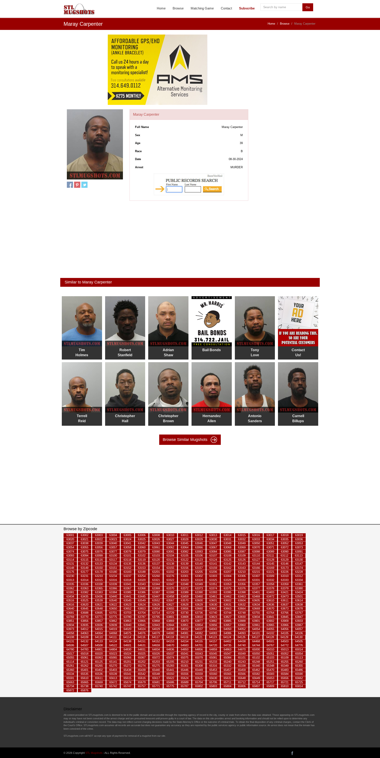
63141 (213, 564)
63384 (113, 592)
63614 (299, 600)
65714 (256, 682)
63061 (156, 547)
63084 (213, 551)
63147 (299, 564)
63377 (256, 588)
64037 (199, 629)
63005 (127, 535)
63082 (184, 551)
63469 (256, 596)
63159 (213, 568)
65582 (256, 674)
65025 (142, 653)
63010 (170, 535)
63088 (256, 551)
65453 (213, 670)
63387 (156, 592)
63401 (256, 592)
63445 (142, 596)
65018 (84, 653)
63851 (70, 621)
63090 (285, 551)
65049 (242, 653)
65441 (170, 670)
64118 (170, 637)
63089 (270, 551)
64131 (70, 641)
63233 (99, 576)
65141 (113, 661)
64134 (113, 641)
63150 (99, 568)
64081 (184, 633)
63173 (285, 568)
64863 (227, 649)
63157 (199, 568)
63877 (199, 621)
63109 (242, 555)
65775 (170, 686)
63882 (213, 621)
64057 (299, 629)
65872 (70, 690)
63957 (227, 625)
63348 (184, 584)
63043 (156, 543)
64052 (242, 629)
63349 (199, 584)
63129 (285, 559)
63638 (299, 604)
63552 (156, 600)
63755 (256, 612)
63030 (213, 539)
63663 (227, 608)
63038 (84, 543)
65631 (227, 678)
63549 (142, 600)
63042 (142, 543)
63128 (270, 559)
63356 (242, 584)
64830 (127, 649)
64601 (127, 645)
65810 (285, 686)
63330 (242, 580)
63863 (127, 621)
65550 (170, 674)
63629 (199, 604)
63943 (156, 625)
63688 (84, 612)
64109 (84, 637)
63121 (170, 559)
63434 (70, 596)
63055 (84, 547)
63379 (285, 588)
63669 (256, 608)
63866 (142, 621)
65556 (184, 674)
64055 (270, 629)
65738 (84, 686)
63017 (270, 535)
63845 (285, 617)
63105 (184, 555)
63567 (170, 600)
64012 (84, 629)
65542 (142, 674)
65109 (285, 657)
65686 (170, 682)
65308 (199, 666)
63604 (242, 600)
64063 (84, 633)
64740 (242, 645)
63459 (184, 596)
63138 (170, 564)
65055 (70, 657)
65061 (84, 657)
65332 (227, 666)
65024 (127, 653)
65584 (285, 674)
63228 (299, 572)
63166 (256, 568)
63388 (170, 592)
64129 (284, 637)
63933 (299, 621)
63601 (213, 600)
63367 (127, 588)
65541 (127, 674)
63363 (84, 588)
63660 (199, 608)
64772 (285, 645)
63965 (270, 625)
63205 (199, 572)
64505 (299, 641)
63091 (299, 551)
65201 (127, 661)
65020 (99, 653)
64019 (113, 629)
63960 (242, 625)
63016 (256, 535)
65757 (142, 686)
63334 (299, 580)
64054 (256, 629)
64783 (84, 649)
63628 (184, 604)
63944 (170, 625)
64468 (256, 641)
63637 (285, 604)
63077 (113, 551)
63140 (199, 564)
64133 (99, 641)
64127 (256, 637)
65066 (127, 657)
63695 (99, 612)
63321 (156, 580)
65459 (242, 670)
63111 (270, 555)
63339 (113, 584)
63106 (199, 555)
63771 (99, 617)
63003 (99, 535)
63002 (84, 535)
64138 (127, 641)
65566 (242, 674)
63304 (227, 576)
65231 (199, 661)
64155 (199, 641)
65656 (285, 678)
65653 (270, 678)
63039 (99, 543)
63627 (170, 604)
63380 (299, 588)
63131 (70, 564)
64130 (299, 637)
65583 (270, 674)
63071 (270, 547)
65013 (285, 649)
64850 (184, 649)
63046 (199, 543)
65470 (270, 670)
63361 (299, 584)
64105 (285, 633)
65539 (113, 674)
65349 (285, 666)
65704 (199, 682)
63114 (70, 559)
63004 (113, 535)
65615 (127, 678)
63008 (156, 535)
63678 (299, 608)
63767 (299, 612)
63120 (156, 559)
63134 (113, 564)
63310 (285, 576)
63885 (227, 621)
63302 (199, 576)
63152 (127, 568)
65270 (113, 666)
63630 (213, 604)
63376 (242, 588)
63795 (156, 617)
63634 (256, 604)
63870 (184, 621)
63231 (84, 576)
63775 (113, 617)
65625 (199, 678)
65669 (99, 682)
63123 (199, 559)
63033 (256, 539)
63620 (84, 604)
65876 (84, 690)
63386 (142, 592)
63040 (113, 543)
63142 (227, 564)
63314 (84, 580)
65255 (285, 661)
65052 (285, 653)
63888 (242, 621)
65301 (184, 666)
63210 (242, 572)
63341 (127, 584)
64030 (170, 629)
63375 (227, 588)
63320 (142, 580)
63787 (142, 617)
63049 (242, 543)
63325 (213, 580)
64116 (141, 637)
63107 (213, 555)
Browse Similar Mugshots (185, 439)
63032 (242, 539)
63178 (99, 572)
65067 (142, 657)
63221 (270, 572)
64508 (99, 645)
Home (161, 8)
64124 (227, 637)
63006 (142, 535)
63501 (299, 596)
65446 (184, 670)
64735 (227, 645)
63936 (99, 625)
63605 (256, 600)
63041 (127, 543)
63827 (227, 617)
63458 (170, 596)
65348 (270, 666)
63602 (227, 600)
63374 (213, 588)
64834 (156, 649)
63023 (113, 539)
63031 (227, 539)
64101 (256, 633)
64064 (99, 633)
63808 (184, 617)
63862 (113, 621)
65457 (227, 670)
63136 (142, 564)
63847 (299, 617)
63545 (127, 600)
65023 (113, 653)
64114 (127, 637)
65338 (242, 666)
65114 (70, 661)
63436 (99, 596)
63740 (213, 612)
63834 (256, 617)
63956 (213, 625)
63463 (242, 596)
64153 (170, 641)
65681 (156, 682)
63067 (213, 547)
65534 (70, 674)
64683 (184, 645)
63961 (256, 625)
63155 (170, 568)
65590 (299, 674)
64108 (70, 637)
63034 (270, 539)
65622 (170, 678)
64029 (156, 629)
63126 (242, 559)
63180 (113, 572)
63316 (113, 580)
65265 (99, 666)
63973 (70, 629)
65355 (299, 666)
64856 (199, 649)
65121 (84, 661)
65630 (213, 678)
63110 (256, 555)
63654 (156, 608)
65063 (99, 657)
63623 (127, 604)
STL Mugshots (93, 752)
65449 (199, 670)
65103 (270, 657)
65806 (242, 686)
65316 (213, 666)
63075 (84, 551)
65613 (113, 678)
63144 (256, 564)
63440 (113, 596)
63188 (142, 572)
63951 (184, 625)
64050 (227, 629)
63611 (285, 600)
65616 (142, 678)
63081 (170, 551)
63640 (70, 608)
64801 (99, 649)
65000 (256, 649)
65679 (142, 682)
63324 (199, 580)
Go (308, 7)
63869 (170, 621)
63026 (156, 539)
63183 (127, 572)
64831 (142, 649)
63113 (299, 555)
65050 (256, 653)
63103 (156, 555)
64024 (142, 629)
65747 (127, 686)
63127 (256, 559)
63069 (242, 547)
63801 (170, 617)
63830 (242, 617)
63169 (270, 568)
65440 (156, 670)
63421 (285, 592)
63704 (142, 612)
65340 (256, 666)
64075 (127, 633)
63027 (170, 539)
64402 (227, 641)
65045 (213, 653)
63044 (170, 543)
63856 (84, 621)
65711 (227, 682)
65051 (270, 653)
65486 (299, 670)
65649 (256, 678)
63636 (270, 604)
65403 (113, 670)
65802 (199, 686)
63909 (285, 621)
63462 (227, 596)
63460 (199, 596)
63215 (256, 572)
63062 (170, 547)
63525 (84, 600)
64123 (213, 637)
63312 (299, 576)
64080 (170, 633)
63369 (156, 588)
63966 (285, 625)
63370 (170, 588)
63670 (270, 608)
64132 (84, 641)
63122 (184, 559)
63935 (84, 625)
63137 (156, 564)
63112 (284, 555)
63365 (99, 588)
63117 (113, 559)
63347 (170, 584)
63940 (127, 625)
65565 (227, 674)
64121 (199, 637)
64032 (184, 629)
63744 (227, 612)
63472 (270, 596)
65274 (142, 666)
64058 (70, 633)
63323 (184, 580)
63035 (285, 539)
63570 (184, 600)
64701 (199, 645)
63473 (285, 596)
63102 (142, 555)
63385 (127, 592)
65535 (84, 674)
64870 (242, 649)
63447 (156, 596)
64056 (285, 629)
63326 (227, 580)
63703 (127, 612)
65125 (99, 661)
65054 (299, 653)
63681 (70, 612)
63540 (113, 600)
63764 (270, 612)
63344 (156, 584)
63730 (184, 612)
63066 (199, 547)
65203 (156, 661)
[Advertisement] (158, 238)
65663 (70, 682)
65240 (227, 661)
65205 (170, 661)
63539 (99, 600)
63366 (113, 588)
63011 (184, 535)
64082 (199, 633)
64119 (184, 637)
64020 (127, 629)
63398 (242, 592)
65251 (270, 661)
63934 (70, 625)
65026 (156, 653)
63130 (299, 559)
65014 (299, 649)
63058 (127, 547)
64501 (270, 641)
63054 (70, 547)
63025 (142, 539)
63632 (242, 604)
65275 (156, 666)
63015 (242, 535)
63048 (227, 543)
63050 (256, 543)
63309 (270, 576)
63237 (127, 576)
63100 (113, 555)
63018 (285, 535)
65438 (127, 670)
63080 (156, 551)
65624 (184, 678)
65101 (242, 657)
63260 (156, 576)
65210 (184, 661)
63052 (285, 543)
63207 (227, 572)
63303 (213, 576)
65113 (299, 657)
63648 (99, 608)
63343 (142, 584)
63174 (299, 568)
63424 (299, 592)
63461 (213, 596)
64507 (84, 645)
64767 (270, 645)
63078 (127, 551)
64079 (156, 633)
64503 (285, 641)
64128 (270, 637)
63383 (99, 592)
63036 (299, 539)
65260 (299, 661)
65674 (127, 682)
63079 (142, 551)
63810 (199, 617)
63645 (84, 608)
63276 (170, 576)
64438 (242, 641)
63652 (127, 608)
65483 (285, 670)
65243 (242, 661)
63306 (242, 576)
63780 (127, 617)
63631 (227, 604)
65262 (84, 666)
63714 (156, 612)
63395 (227, 592)
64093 (242, 633)
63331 (256, 580)
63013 (213, 535)
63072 (285, 547)
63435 (84, 596)
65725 (299, 682)
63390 (199, 592)
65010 (270, 649)
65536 (99, 674)
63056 (99, 547)
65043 (199, 653)
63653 (142, 608)
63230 (70, 576)
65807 (256, 686)
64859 (213, 649)
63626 (156, 604)
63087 (242, 551)
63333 (285, 580)
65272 (127, 666)
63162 (227, 568)
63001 (70, 535)
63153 (142, 568)
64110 (99, 637)
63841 (270, 617)
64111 (113, 637)
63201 (156, 572)
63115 (84, 559)
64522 (113, 645)
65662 (299, 678)
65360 (70, 670)
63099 (99, 555)
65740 (99, 686)
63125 (227, 559)
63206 (213, 572)
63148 (70, 568)
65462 (256, 670)
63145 (270, 564)
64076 (142, 633)
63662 (213, 608)
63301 (184, 576)
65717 (270, 682)
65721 (285, 682)
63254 (142, 576)
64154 (184, 641)
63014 (227, 535)
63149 (84, 568)
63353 (227, 584)
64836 (170, 649)
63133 (99, 564)
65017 (70, 653)
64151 (142, 641)
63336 (84, 584)
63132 (84, 564)
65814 (299, 686)
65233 (213, 661)
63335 (70, 584)
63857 (99, 621)
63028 (184, 539)
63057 (113, 547)
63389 (184, 592)
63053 (299, 543)
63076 (99, 551)
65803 (213, 686)
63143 (242, 564)
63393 (213, 592)
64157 (213, 641)
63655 (170, 608)
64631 (142, 645)
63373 (199, 588)
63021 (84, 539)
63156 (184, 568)
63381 (70, 592)
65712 (242, 682)
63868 (156, 621)
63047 (213, 543)
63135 (127, 564)
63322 (170, 580)
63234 (113, 576)
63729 (170, 612)
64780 (70, 649)
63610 (270, 600)
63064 (184, 547)
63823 (213, 617)
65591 (70, 678)
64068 (113, 633)
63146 (285, 564)
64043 (213, 629)
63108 (227, 555)
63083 (199, 551)
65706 (213, 682)
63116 (99, 559)
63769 (70, 617)
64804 (113, 649)
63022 (99, 539)
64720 (213, 645)
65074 (170, 657)
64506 (70, 645)
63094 (84, 555)
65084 (227, 657)
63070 (256, 547)
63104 (170, 555)
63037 (70, 543)
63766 (285, 612)
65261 (70, 666)
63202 (170, 572)
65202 (142, 661)
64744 (256, 645)
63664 (242, 608)
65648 (242, 678)
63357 (256, 584)
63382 (84, 592)
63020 (70, 539)
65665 (84, 682)
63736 (199, 612)
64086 (227, 633)
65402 (99, 670)
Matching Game (202, 8)
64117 (156, 637)
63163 (242, 568)
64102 (270, 633)
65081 (213, 657)
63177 (84, 572)
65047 (227, 653)
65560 (213, 674)
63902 (270, 621)
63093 (70, 555)
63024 (127, 539)
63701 (113, 612)
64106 (299, 633)
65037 (170, 653)
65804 (227, 686)
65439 (142, 670)
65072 (156, 657)
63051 (270, 543)
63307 (256, 576)
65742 (113, 686)
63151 (113, 568)
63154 (156, 568)
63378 (270, 588)
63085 (227, 551)
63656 (184, 608)
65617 (156, 678)
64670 (170, 645)
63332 (270, 580)
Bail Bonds (211, 350)
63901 (256, 621)
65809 (270, 686)
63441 (127, 596)
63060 (142, 547)
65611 (99, 678)
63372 (184, 588)
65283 (170, 666)
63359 (285, 584)
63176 (70, 572)
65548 (156, 674)
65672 (113, 682)
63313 (70, 580)
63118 (127, 559)
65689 (184, 682)
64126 (241, 637)
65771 (156, 686)
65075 (184, 657)
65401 (84, 670)
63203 (184, 572)
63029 (199, 539)
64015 (99, 629)
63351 (213, 584)
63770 (84, 617)
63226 (285, 572)
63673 (285, 608)
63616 (70, 604)
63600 (199, 600)
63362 (70, 588)
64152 (156, 641)
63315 (99, 580)
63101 (127, 555)
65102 (256, 657)
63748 (242, 612)
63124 (213, 559)
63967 (299, 625)
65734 (70, 686)
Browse (178, 8)
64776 (299, 645)
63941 (142, 625)
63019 (299, 535)
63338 (99, 584)
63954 (199, 625)
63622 (113, 604)
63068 (227, 547)
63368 (142, 588)
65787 (184, 686)
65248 (256, 661)
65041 (184, 653)
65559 (199, 674)
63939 (113, 625)
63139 (184, 564)
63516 (70, 600)
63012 (199, 535)
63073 (299, 547)
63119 (142, 559)
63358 (270, 584)
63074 (70, 551)
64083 (213, 633)
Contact (226, 8)
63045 (184, 543)
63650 (113, 608)
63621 (99, 604)
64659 (156, 645)
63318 (127, 580)
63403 (270, 592)
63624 (142, 604)
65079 (199, 657)
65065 (113, 657)
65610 (84, 678)
